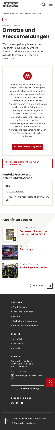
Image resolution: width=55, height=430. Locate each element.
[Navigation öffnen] (50, 4)
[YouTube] (22, 403)
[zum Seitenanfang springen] (50, 286)
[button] (4, 19)
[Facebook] (12, 403)
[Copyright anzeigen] (14, 239)
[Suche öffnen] (43, 4)
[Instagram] (17, 403)
